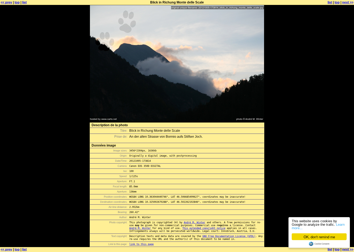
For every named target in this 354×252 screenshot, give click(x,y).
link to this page (141, 244)
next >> (347, 2)
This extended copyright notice (203, 228)
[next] (177, 120)
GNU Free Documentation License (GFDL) (228, 236)
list (24, 2)
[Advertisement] (337, 101)
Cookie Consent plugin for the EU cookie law (319, 244)
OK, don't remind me (319, 236)
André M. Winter (194, 222)
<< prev (6, 2)
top (17, 2)
